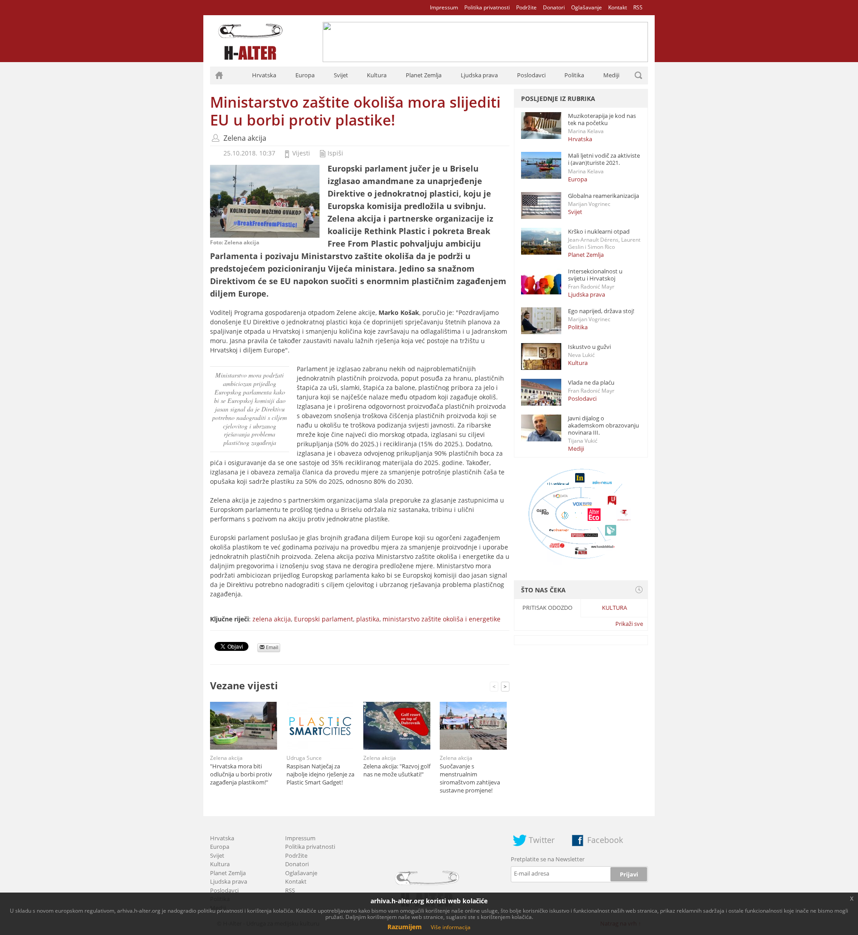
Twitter (542, 839)
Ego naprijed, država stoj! (601, 311)
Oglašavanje (586, 7)
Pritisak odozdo (547, 608)
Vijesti (301, 153)
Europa (305, 75)
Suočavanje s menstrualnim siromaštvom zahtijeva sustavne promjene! (470, 778)
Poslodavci (531, 75)
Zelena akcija (244, 138)
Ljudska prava (479, 75)
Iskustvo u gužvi (589, 347)
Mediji (611, 75)
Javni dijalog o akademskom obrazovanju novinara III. (603, 425)
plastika (367, 619)
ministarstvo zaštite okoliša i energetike (441, 619)
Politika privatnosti (487, 7)
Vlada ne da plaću (591, 382)
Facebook (605, 839)
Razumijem (404, 926)
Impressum (444, 7)
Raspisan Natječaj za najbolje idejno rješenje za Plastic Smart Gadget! (320, 774)
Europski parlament (323, 619)
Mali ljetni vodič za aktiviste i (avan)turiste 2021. (604, 159)
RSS (638, 7)
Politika (574, 75)
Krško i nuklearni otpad (599, 231)
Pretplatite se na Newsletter (548, 859)
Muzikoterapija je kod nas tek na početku (602, 119)
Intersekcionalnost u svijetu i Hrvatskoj (595, 274)
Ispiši (335, 153)
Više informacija (451, 927)
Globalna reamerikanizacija (603, 196)
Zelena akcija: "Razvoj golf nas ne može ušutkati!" (396, 770)
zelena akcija (271, 619)
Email (271, 647)
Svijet (341, 75)
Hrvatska (264, 75)
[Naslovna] (219, 75)
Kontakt (617, 7)
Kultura (377, 75)
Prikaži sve (629, 624)
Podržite (526, 7)
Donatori (554, 7)
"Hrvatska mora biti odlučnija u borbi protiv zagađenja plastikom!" (241, 774)
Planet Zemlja (424, 75)
